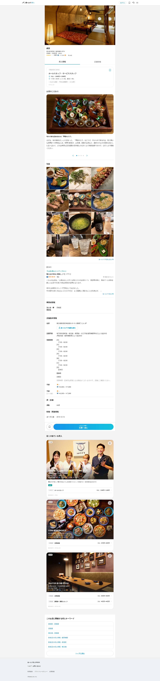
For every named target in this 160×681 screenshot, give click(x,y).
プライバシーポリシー (41, 671)
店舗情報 (97, 61)
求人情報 (62, 61)
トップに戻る (80, 653)
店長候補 (57, 543)
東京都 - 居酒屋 (53, 633)
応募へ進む (83, 427)
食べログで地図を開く (68, 328)
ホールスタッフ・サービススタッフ (63, 73)
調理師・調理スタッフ (61, 601)
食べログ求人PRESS (34, 662)
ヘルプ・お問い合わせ (34, 666)
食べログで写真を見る (105, 259)
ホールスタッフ (59, 490)
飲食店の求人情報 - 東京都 (57, 647)
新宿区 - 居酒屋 (53, 624)
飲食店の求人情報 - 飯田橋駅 (58, 637)
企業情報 (52, 671)
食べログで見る (107, 294)
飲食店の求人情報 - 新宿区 (57, 642)
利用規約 (30, 671)
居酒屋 (50, 628)
